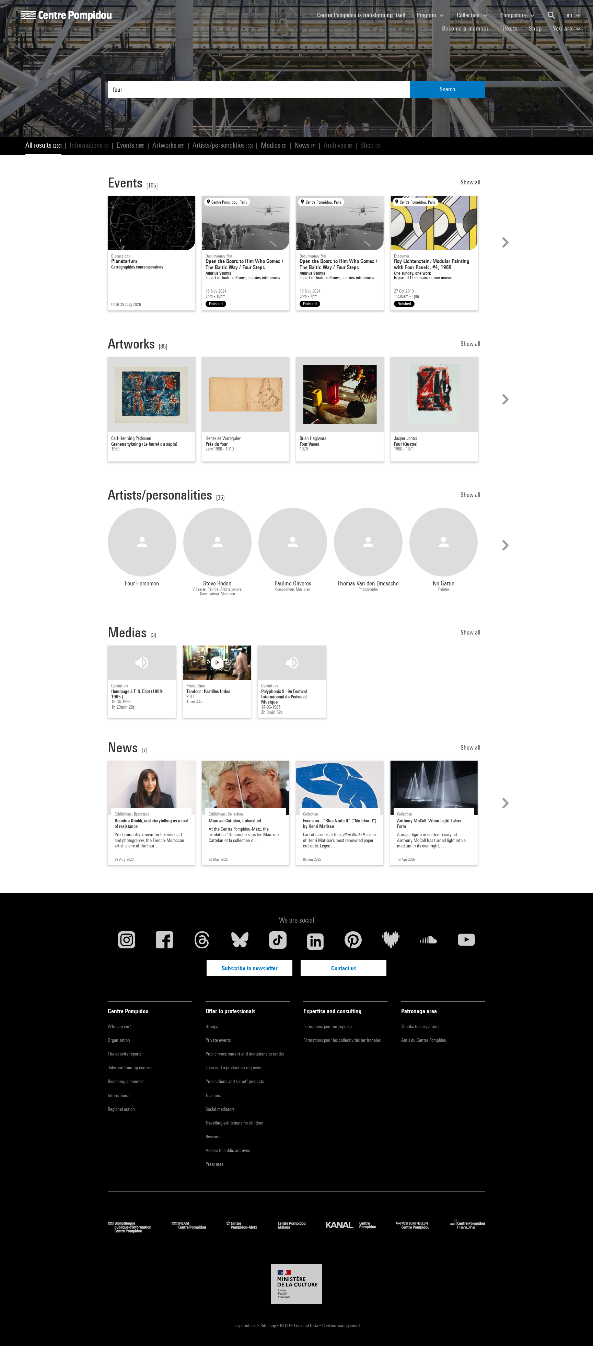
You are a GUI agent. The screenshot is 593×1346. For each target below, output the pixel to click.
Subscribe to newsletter (250, 968)
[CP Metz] (246, 1231)
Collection (469, 15)
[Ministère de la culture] (296, 1284)
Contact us (343, 968)
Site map (268, 1325)
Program (427, 15)
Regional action (121, 1109)
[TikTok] (277, 941)
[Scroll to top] (577, 1330)
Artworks (168, 145)
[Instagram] (127, 941)
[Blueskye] (240, 941)
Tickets (509, 28)
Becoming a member (126, 1081)
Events (130, 145)
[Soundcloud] (428, 941)
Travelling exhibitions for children (235, 1123)
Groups (212, 1026)
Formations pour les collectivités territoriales (342, 1040)
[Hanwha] (467, 1231)
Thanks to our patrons (420, 1026)
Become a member (468, 28)
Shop (538, 28)
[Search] (551, 15)
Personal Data (306, 1325)
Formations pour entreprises (327, 1026)
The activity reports (124, 1054)
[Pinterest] (353, 941)
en (570, 15)
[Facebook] (164, 941)
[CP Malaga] (297, 1231)
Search (447, 89)
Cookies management (341, 1325)
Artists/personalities (223, 145)
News (304, 145)
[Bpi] (134, 1231)
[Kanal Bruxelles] (356, 1231)
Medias (273, 145)
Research (214, 1136)
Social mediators (220, 1109)
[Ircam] (194, 1231)
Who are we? (119, 1026)
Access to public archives (228, 1150)
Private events (218, 1040)
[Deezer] (391, 941)
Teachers (213, 1095)
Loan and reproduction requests (233, 1067)
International (119, 1095)
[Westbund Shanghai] (418, 1231)
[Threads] (202, 941)
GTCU (285, 1325)
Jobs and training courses (130, 1067)
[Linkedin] (315, 941)
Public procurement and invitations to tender (245, 1054)
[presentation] (504, 242)
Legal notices (245, 1325)
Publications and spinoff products (235, 1081)
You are (563, 28)
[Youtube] (466, 941)
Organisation (119, 1040)
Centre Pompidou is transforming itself (364, 15)
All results (43, 145)
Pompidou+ (514, 15)
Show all (471, 182)
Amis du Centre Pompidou (423, 1040)
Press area (214, 1164)
